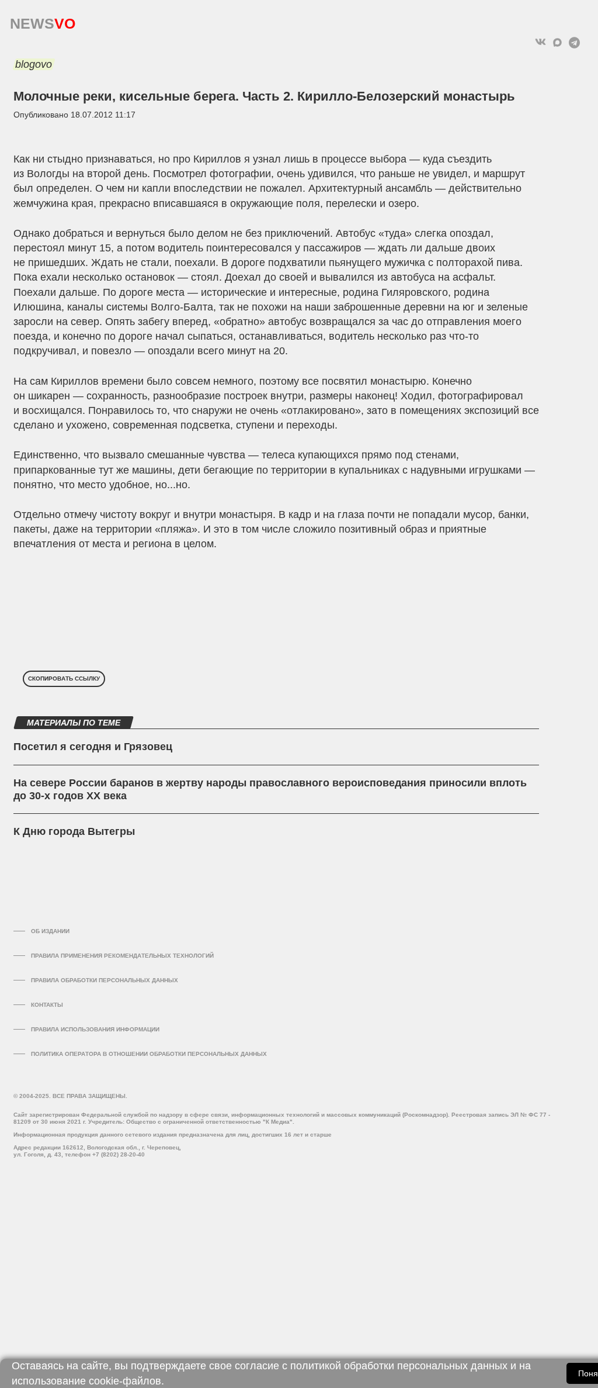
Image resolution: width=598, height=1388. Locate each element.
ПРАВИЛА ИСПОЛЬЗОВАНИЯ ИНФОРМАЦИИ (95, 1029)
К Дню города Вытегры (74, 831)
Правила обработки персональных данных (104, 980)
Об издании (50, 931)
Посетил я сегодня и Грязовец (92, 746)
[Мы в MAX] (557, 42)
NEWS (42, 20)
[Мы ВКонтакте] (540, 42)
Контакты (47, 1005)
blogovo (33, 64)
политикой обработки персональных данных (398, 1366)
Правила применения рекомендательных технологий (122, 955)
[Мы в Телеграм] (574, 42)
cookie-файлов (125, 1381)
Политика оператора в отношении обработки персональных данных (149, 1054)
